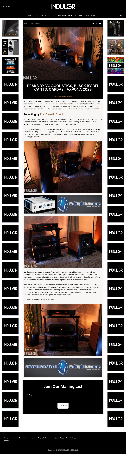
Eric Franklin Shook (63, 96)
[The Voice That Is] (115, 28)
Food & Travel (65, 438)
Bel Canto (79, 109)
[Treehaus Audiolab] (115, 47)
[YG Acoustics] (10, 28)
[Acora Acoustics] (10, 47)
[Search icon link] (121, 16)
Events (37, 23)
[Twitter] (6, 6)
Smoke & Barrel (43, 438)
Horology (32, 438)
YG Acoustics (67, 109)
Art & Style (55, 438)
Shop (74, 438)
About (6, 440)
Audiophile (28, 23)
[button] (89, 23)
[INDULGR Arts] (115, 65)
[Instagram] (9, 6)
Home (5, 438)
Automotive (23, 438)
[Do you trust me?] (115, 419)
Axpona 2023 (94, 109)
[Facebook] (3, 6)
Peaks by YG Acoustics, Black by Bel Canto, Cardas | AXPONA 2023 (63, 87)
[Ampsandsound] (10, 65)
